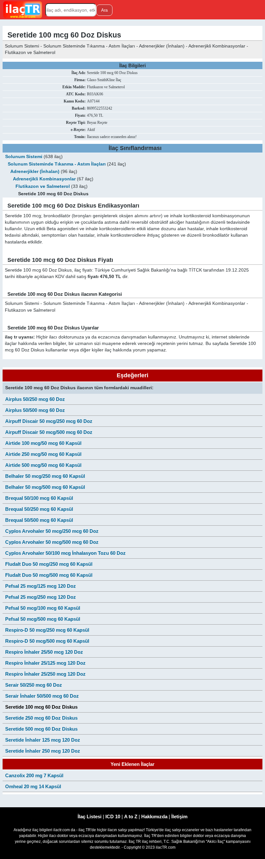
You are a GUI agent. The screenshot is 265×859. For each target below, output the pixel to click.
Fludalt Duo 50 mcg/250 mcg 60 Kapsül (48, 564)
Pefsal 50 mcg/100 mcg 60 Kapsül (42, 608)
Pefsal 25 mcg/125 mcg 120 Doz (40, 586)
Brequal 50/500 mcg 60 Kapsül (39, 520)
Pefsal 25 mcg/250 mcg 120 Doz (40, 597)
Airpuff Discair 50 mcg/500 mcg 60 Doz (48, 432)
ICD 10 (112, 816)
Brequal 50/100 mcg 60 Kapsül (39, 498)
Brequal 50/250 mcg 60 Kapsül (39, 509)
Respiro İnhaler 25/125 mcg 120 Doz (45, 663)
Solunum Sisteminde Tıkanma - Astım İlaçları (57, 164)
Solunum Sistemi (23, 156)
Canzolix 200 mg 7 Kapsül (34, 775)
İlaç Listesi (89, 816)
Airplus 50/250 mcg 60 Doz (35, 399)
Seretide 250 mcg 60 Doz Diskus (41, 718)
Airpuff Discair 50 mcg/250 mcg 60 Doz (48, 421)
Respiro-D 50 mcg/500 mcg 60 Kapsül (47, 641)
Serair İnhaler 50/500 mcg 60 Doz (42, 696)
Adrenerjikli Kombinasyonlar (44, 179)
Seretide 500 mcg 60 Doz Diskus (41, 729)
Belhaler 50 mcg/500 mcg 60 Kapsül (45, 487)
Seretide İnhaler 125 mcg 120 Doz (42, 740)
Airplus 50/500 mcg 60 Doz (35, 410)
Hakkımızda (154, 816)
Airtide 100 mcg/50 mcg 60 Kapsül (43, 443)
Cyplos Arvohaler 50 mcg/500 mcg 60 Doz (52, 542)
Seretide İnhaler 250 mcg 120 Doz (42, 751)
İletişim (179, 816)
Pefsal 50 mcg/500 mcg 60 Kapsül (42, 619)
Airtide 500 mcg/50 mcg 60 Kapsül (43, 465)
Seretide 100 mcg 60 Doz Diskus (41, 707)
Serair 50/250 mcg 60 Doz (33, 685)
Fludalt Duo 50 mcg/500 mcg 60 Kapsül (48, 575)
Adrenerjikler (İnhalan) (34, 171)
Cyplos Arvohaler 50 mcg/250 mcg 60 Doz (52, 531)
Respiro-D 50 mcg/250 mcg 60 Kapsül (47, 630)
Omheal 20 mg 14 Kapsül (33, 786)
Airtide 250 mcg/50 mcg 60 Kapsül (43, 454)
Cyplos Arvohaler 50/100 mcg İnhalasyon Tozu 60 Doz (65, 553)
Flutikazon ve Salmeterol (43, 186)
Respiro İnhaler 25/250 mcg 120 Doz (45, 674)
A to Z (130, 816)
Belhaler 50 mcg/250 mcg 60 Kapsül (45, 476)
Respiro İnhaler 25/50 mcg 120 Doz (44, 652)
